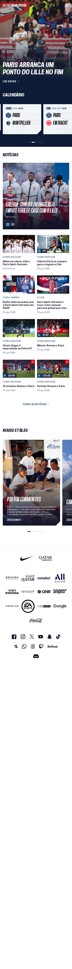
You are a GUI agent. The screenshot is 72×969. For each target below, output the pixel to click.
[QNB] (44, 591)
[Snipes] (59, 591)
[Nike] (26, 558)
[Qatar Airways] (45, 558)
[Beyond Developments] (12, 578)
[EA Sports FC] (28, 606)
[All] (59, 578)
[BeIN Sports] (44, 606)
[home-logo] (15, 5)
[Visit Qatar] (28, 578)
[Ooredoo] (44, 578)
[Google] (59, 606)
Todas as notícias (34, 404)
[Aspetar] (12, 606)
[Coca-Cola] (36, 620)
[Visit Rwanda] (12, 591)
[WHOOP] (28, 591)
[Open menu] (67, 5)
